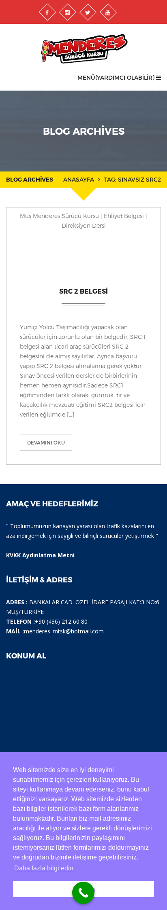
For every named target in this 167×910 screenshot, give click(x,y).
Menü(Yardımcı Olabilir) (116, 77)
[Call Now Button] (83, 893)
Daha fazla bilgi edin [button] (43, 868)
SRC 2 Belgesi (83, 291)
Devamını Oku (46, 442)
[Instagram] (67, 12)
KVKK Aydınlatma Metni (40, 555)
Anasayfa (78, 179)
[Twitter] (87, 12)
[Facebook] (47, 12)
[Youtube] (108, 12)
